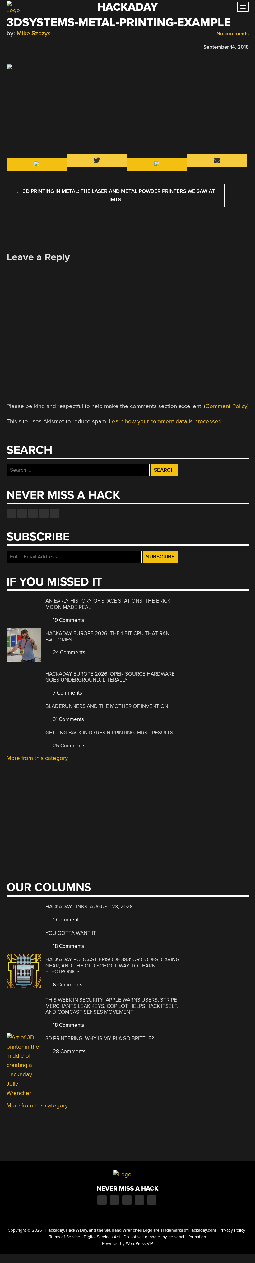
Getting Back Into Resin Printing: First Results (109, 732)
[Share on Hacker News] (28, 46)
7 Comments (67, 693)
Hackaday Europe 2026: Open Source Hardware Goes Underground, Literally (110, 677)
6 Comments (67, 984)
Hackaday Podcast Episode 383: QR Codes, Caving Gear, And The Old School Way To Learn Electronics (112, 965)
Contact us (54, 513)
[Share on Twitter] (19, 46)
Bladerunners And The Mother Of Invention (106, 706)
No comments (232, 33)
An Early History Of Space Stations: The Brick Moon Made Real (107, 604)
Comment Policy (226, 406)
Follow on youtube (33, 513)
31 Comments (68, 719)
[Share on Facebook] (10, 46)
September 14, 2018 (226, 47)
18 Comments (68, 946)
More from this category (37, 758)
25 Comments (69, 745)
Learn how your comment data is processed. (166, 421)
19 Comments (68, 620)
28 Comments (69, 1051)
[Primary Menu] (243, 7)
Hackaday (127, 7)
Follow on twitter (22, 513)
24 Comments (68, 652)
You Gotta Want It (70, 933)
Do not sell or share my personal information (164, 1236)
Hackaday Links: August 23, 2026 (89, 906)
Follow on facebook (11, 513)
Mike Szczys (33, 33)
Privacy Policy (232, 1230)
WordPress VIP (139, 1243)
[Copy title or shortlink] (46, 47)
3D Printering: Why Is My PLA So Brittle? (99, 1038)
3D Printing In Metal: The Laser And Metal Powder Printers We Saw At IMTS (115, 195)
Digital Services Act (102, 1236)
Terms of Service (64, 1236)
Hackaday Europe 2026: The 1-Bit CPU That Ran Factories (107, 636)
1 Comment (65, 919)
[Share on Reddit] (37, 46)
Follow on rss (44, 513)
